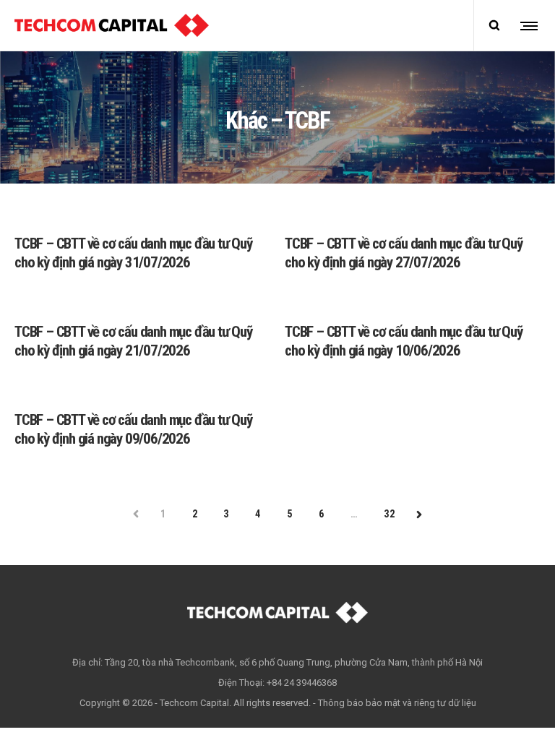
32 (389, 514)
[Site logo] (111, 25)
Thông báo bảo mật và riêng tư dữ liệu (397, 702)
